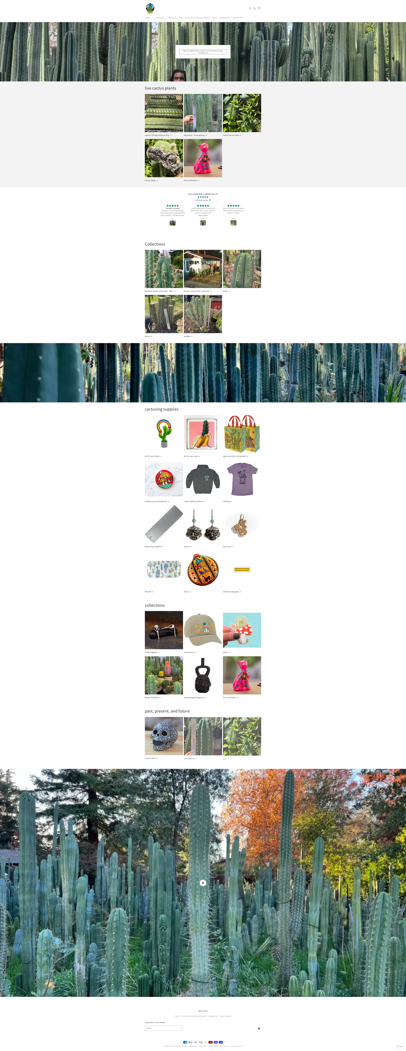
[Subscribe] (180, 1028)
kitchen (148, 591)
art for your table (152, 456)
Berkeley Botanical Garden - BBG (159, 291)
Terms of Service (225, 1016)
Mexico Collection (152, 697)
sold (225, 758)
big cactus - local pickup (194, 135)
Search (177, 1016)
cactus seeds (150, 180)
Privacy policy (203, 1046)
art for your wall (191, 456)
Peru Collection (190, 180)
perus (147, 336)
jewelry (187, 546)
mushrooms (189, 652)
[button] (149, 17)
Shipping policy (224, 1046)
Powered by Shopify (182, 1046)
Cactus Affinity (172, 1046)
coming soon (189, 758)
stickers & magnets (231, 591)
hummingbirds (151, 652)
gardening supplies (153, 546)
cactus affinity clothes (193, 501)
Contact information (236, 1046)
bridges (187, 336)
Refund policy (193, 1046)
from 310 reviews (201, 200)
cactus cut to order (231, 135)
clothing (226, 501)
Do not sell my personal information (194, 1016)
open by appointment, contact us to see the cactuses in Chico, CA (203, 52)
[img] (203, 197)
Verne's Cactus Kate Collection (197, 291)
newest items (150, 758)
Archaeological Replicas (194, 697)
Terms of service (213, 1046)
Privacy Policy (213, 1016)
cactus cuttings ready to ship (157, 135)
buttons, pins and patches (156, 501)
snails (225, 652)
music (186, 591)
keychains (227, 546)
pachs (225, 291)
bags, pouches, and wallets (234, 456)
